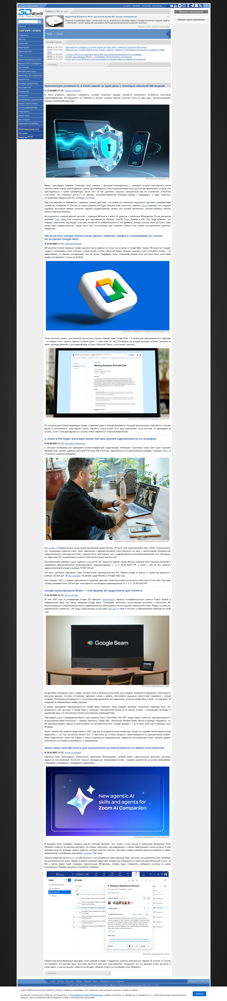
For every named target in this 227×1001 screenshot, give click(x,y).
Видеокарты (23, 47)
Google (59, 717)
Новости (22, 26)
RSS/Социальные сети (28, 129)
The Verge (90, 198)
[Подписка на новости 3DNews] (196, 6)
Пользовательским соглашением (86, 995)
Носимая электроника (28, 84)
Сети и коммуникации (27, 108)
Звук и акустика (25, 51)
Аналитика (23, 43)
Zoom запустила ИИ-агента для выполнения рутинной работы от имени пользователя (105, 59)
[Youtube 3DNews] (176, 6)
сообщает (88, 853)
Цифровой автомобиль (28, 124)
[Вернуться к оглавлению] (45, 90)
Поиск (95, 981)
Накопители (23, 80)
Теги (58, 11)
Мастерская (23, 67)
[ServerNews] (30, 30)
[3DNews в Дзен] (184, 6)
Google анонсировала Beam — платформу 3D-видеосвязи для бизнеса (98, 57)
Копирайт (87, 981)
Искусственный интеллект (29, 59)
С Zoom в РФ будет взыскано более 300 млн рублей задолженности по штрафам (103, 54)
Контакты (157, 6)
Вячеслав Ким (71, 595)
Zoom (57, 219)
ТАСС (165, 451)
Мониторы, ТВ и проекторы (30, 75)
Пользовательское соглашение (111, 981)
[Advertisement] (107, 75)
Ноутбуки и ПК (24, 88)
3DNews (49, 11)
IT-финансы (23, 35)
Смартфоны (23, 112)
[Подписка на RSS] (201, 6)
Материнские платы (27, 71)
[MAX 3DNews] (180, 6)
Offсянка (22, 39)
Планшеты (23, 96)
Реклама (136, 6)
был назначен (74, 576)
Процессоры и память (28, 104)
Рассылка (146, 6)
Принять (199, 994)
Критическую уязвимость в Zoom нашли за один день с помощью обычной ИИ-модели (106, 47)
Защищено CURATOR (199, 981)
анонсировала (108, 599)
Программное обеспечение (30, 100)
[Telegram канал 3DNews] (192, 6)
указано (52, 548)
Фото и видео (24, 120)
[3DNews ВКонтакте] (171, 6)
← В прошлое (51, 65)
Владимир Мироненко (75, 443)
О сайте (127, 6)
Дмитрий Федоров (73, 244)
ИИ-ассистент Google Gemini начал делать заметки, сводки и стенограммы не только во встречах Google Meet (106, 51)
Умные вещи (23, 116)
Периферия (23, 92)
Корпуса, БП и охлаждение (30, 63)
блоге (144, 205)
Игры (20, 55)
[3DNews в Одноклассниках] (188, 6)
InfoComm (112, 609)
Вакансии (25, 137)
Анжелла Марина (73, 90)
